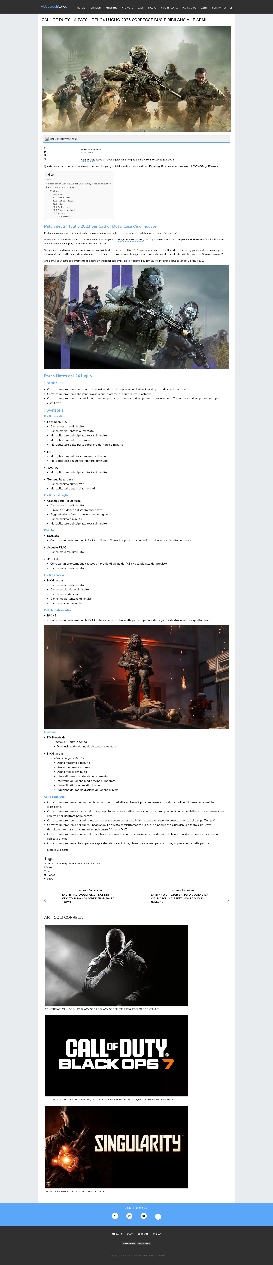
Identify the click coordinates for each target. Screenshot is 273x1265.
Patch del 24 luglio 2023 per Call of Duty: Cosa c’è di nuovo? (79, 183)
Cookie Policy (144, 1243)
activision (49, 863)
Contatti (143, 1234)
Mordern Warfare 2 (78, 863)
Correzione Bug (64, 216)
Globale (57, 191)
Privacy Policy (129, 1243)
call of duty (61, 863)
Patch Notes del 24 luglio (61, 187)
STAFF (130, 1234)
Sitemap (156, 1234)
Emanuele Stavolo (94, 149)
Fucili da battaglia (65, 201)
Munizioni (62, 213)
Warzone (57, 194)
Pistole (60, 204)
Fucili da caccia (64, 207)
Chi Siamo (117, 1234)
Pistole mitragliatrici (66, 210)
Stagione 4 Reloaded (130, 239)
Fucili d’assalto (64, 197)
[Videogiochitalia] (54, 7)
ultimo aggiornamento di (72, 233)
